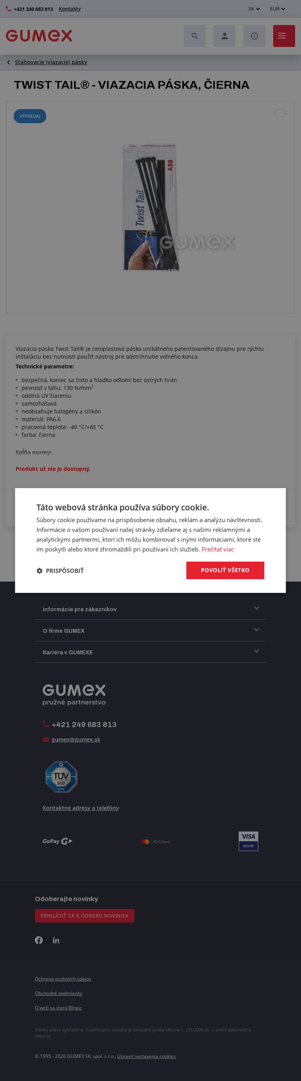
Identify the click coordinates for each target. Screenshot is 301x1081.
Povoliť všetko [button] (225, 570)
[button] (60, 570)
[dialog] (150, 540)
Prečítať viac (217, 549)
